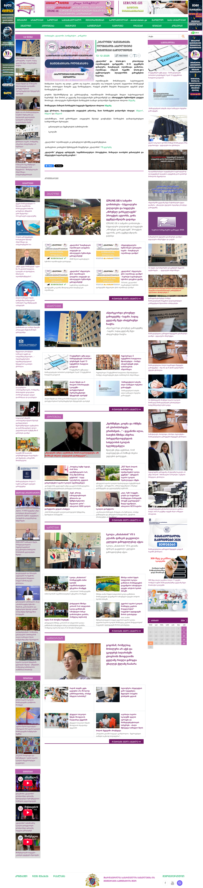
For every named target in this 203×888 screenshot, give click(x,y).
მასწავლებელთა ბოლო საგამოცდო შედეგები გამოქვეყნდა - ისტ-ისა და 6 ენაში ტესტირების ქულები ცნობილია (166, 367)
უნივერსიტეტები (94, 20)
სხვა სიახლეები (176, 20)
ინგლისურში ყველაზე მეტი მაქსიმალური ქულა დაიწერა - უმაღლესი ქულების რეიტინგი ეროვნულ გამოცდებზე (167, 205)
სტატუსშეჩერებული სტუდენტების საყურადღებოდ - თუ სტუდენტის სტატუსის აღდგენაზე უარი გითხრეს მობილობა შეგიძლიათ (167, 174)
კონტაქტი (21, 876)
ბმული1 (139, 111)
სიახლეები (37, 20)
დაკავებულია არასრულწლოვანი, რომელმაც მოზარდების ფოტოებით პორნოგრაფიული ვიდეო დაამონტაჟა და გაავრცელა (27, 392)
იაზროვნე (117, 25)
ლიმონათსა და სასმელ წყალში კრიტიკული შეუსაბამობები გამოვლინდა (28, 329)
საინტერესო (94, 25)
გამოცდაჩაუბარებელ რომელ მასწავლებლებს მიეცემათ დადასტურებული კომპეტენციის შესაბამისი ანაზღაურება (165, 300)
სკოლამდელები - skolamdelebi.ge (128, 20)
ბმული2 (48, 113)
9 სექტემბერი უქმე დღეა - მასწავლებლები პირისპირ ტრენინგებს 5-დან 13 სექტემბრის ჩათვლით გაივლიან (165, 75)
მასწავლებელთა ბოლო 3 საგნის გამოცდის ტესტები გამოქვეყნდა (25, 483)
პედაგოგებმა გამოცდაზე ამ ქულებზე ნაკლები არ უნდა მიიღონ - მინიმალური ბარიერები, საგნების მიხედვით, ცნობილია (167, 474)
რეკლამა (59, 876)
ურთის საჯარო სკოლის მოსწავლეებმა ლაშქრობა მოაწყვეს (26, 702)
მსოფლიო (157, 20)
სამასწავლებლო (71, 20)
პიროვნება (48, 25)
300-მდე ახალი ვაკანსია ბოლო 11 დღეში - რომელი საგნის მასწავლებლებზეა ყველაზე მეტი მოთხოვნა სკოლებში (167, 582)
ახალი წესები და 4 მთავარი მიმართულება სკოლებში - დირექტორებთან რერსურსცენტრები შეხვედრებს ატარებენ (28, 89)
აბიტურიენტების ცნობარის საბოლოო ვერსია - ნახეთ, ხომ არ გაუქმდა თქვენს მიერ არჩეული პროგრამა (166, 511)
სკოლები (52, 20)
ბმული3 (58, 113)
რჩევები (138, 25)
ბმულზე (131, 100)
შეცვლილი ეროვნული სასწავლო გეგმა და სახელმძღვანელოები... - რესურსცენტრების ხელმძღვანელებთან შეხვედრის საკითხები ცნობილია (25, 359)
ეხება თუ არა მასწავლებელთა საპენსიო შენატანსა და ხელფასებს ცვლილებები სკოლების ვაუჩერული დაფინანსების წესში (27, 117)
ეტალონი (25, 25)
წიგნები (157, 25)
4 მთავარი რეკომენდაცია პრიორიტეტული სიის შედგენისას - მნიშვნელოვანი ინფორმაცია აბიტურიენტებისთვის (27, 169)
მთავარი (22, 20)
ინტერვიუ (70, 25)
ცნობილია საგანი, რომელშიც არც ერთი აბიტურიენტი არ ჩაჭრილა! (27, 144)
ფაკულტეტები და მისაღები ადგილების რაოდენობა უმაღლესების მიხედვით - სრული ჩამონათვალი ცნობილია (26, 578)
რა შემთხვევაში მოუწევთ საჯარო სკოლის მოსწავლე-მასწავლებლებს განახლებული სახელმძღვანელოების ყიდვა (164, 402)
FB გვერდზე (106, 147)
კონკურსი (177, 25)
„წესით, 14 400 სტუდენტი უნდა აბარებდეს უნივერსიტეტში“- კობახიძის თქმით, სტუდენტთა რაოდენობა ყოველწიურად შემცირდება (27, 516)
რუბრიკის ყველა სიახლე (126, 298)
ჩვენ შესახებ (40, 876)
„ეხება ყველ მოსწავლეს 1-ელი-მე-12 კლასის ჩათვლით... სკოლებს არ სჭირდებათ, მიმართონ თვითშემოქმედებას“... (28, 271)
